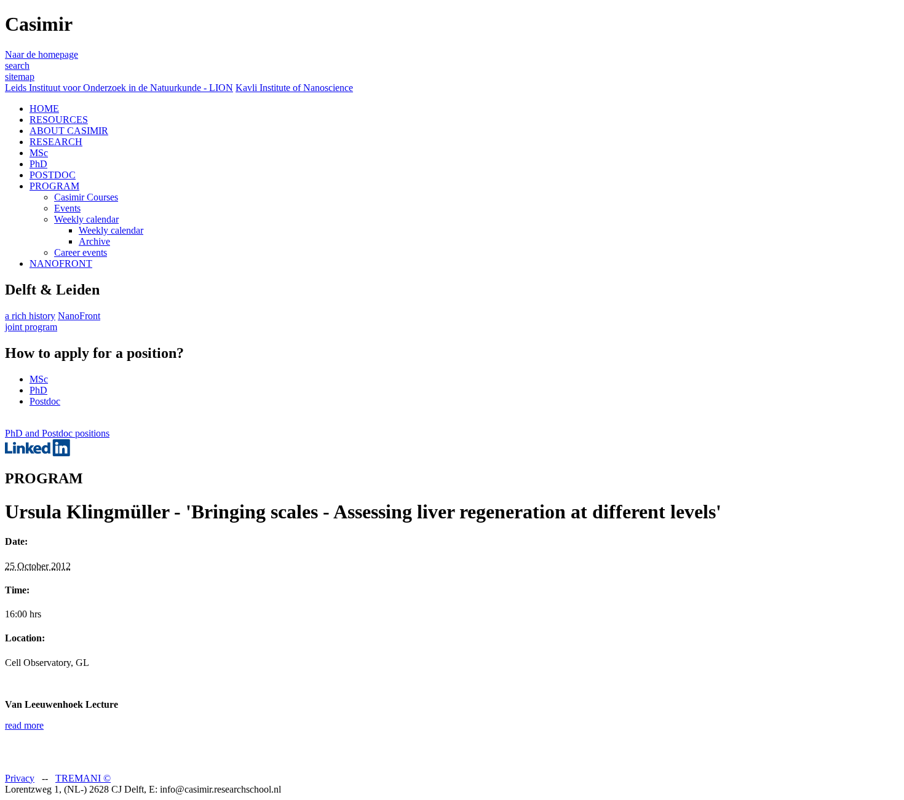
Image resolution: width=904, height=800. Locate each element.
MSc (39, 153)
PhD (38, 164)
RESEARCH (56, 142)
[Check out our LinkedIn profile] (37, 453)
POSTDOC (53, 175)
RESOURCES (59, 119)
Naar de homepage (41, 54)
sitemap (19, 76)
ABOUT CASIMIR (69, 130)
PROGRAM (54, 186)
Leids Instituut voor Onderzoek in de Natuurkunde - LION (119, 87)
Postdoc (45, 401)
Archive (94, 241)
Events (67, 208)
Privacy (19, 778)
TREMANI (83, 778)
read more (24, 725)
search (17, 65)
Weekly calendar (86, 219)
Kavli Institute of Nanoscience (294, 87)
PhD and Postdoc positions (57, 433)
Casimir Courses (86, 197)
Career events (80, 252)
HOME (44, 108)
